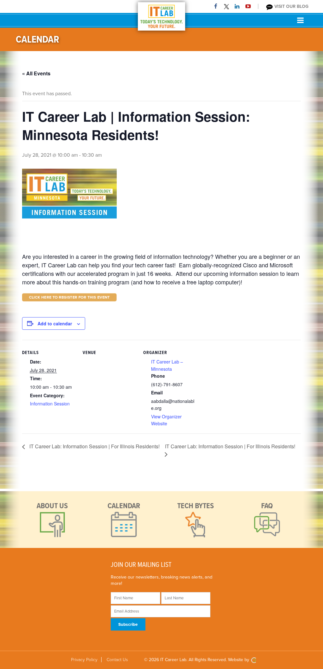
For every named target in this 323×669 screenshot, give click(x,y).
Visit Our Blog (290, 6)
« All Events (36, 73)
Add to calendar (55, 323)
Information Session (50, 403)
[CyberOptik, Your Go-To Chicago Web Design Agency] (253, 659)
